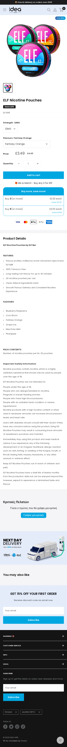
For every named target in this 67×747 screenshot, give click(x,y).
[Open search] (49, 10)
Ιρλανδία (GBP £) (28, 712)
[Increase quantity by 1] (37, 163)
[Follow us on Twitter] (11, 726)
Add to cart (33, 175)
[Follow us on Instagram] (17, 726)
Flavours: (17, 138)
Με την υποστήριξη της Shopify (15, 740)
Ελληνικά (8, 712)
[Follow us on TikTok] (23, 726)
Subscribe (33, 620)
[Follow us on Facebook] (5, 726)
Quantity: (8, 163)
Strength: (11, 122)
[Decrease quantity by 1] (18, 163)
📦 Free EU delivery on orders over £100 (33, 2)
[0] (61, 10)
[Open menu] (4, 9)
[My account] (55, 10)
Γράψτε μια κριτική (34, 515)
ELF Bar (6, 112)
